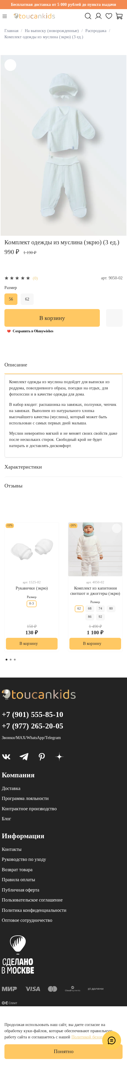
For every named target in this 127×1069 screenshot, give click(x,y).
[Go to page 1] (6, 659)
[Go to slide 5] (96, 566)
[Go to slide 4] (96, 561)
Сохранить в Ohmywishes (33, 331)
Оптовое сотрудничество (27, 920)
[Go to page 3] (15, 659)
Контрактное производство (29, 808)
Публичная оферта (20, 889)
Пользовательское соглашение (32, 899)
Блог (6, 818)
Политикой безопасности (93, 1037)
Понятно (64, 1051)
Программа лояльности (25, 798)
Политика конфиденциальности (34, 910)
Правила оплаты (18, 879)
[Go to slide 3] (96, 556)
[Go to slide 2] (96, 551)
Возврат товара (17, 869)
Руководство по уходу (24, 859)
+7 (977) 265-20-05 (32, 726)
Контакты (12, 849)
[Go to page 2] (11, 659)
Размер (10, 287)
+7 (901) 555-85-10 (32, 714)
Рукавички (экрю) (32, 588)
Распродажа (95, 31)
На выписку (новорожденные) (52, 31)
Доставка (11, 788)
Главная (11, 31)
